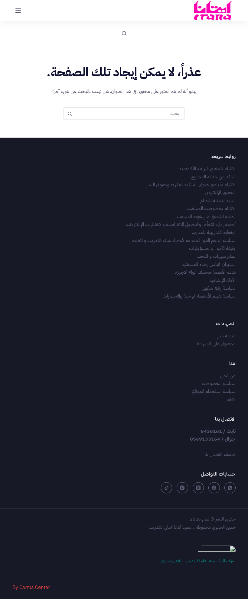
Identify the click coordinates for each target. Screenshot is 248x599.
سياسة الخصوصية (218, 383)
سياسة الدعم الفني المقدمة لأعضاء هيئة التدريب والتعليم (184, 240)
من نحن (228, 375)
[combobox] (129, 113)
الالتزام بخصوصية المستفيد (211, 208)
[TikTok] (166, 488)
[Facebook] (214, 488)
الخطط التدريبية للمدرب (214, 232)
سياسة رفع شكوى (218, 288)
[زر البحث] (69, 113)
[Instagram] (182, 488)
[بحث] (124, 33)
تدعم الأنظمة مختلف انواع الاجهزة (205, 272)
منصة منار (226, 335)
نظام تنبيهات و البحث (216, 256)
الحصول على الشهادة (216, 343)
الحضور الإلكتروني (220, 192)
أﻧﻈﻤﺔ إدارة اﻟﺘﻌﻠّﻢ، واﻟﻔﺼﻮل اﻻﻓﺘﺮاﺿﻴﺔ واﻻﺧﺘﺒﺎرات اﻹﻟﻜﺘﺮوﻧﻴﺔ (181, 224)
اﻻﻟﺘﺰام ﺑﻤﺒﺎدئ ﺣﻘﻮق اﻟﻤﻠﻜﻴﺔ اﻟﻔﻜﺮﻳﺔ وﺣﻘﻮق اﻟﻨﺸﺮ (191, 184)
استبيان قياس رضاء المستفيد (208, 264)
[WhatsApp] (230, 488)
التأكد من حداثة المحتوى (213, 176)
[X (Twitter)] (198, 488)
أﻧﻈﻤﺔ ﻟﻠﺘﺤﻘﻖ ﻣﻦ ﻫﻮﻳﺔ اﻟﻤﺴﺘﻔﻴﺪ (205, 216)
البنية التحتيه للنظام (218, 200)
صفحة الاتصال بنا (220, 454)
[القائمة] (18, 10)
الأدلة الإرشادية (222, 280)
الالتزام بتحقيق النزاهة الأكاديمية (207, 168)
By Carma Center (31, 587)
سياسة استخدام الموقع (214, 391)
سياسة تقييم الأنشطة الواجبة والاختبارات (199, 296)
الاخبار (230, 399)
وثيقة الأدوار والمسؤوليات (212, 248)
